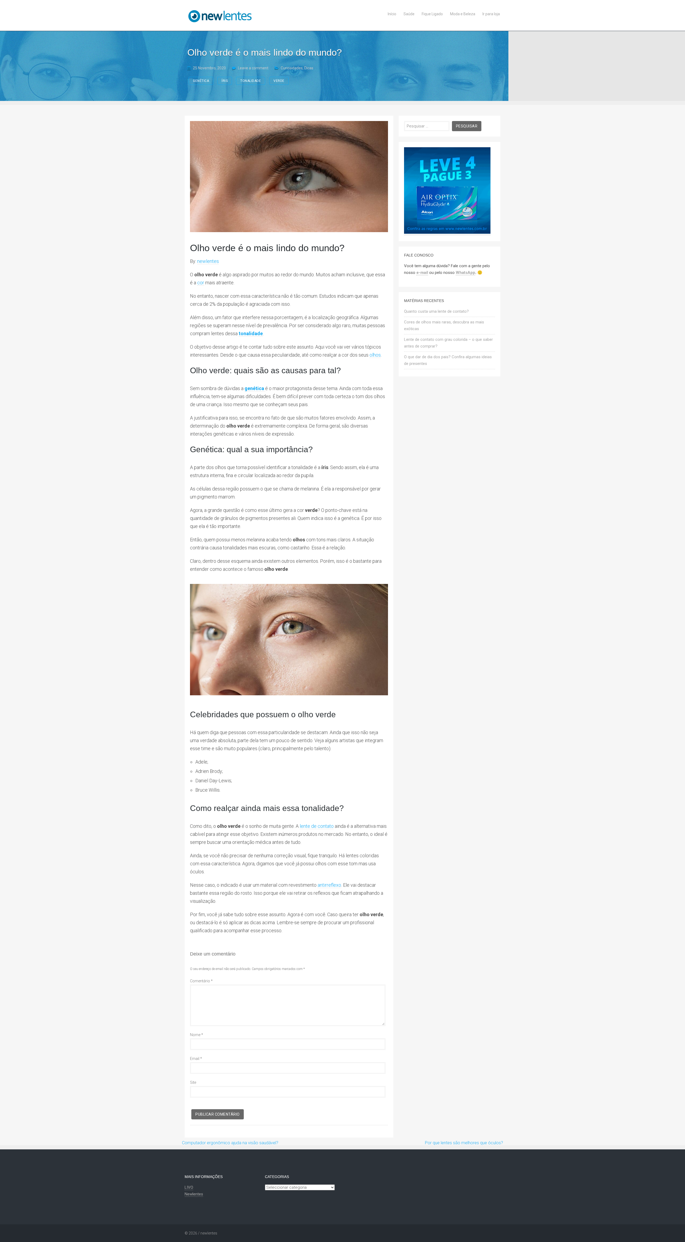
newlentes (208, 261)
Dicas (308, 68)
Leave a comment (253, 68)
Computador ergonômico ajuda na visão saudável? (230, 1142)
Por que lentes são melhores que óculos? (464, 1142)
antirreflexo (329, 885)
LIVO (189, 1187)
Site (193, 1082)
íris (225, 81)
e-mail (422, 272)
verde (278, 81)
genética (201, 81)
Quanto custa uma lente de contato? (436, 311)
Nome (196, 1035)
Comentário (201, 981)
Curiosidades (292, 68)
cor (200, 282)
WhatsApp (465, 272)
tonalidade (250, 81)
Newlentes (194, 1194)
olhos (375, 355)
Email (196, 1058)
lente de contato (317, 826)
